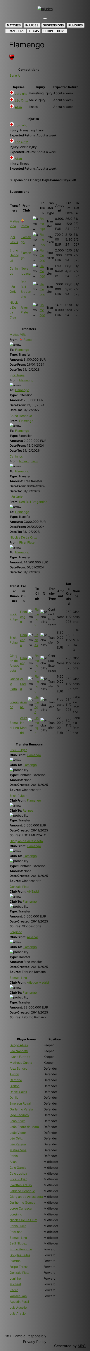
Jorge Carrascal (21, 1208)
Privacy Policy (34, 1341)
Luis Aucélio (18, 1307)
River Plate (27, 542)
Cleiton (14, 1086)
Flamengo (42, 223)
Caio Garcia (18, 1167)
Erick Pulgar (18, 750)
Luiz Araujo (18, 1313)
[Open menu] (45, 19)
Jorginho (21, 93)
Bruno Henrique (14, 255)
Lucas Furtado (20, 1056)
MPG (82, 1346)
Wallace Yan (18, 1296)
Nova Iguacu (28, 461)
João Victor (18, 1132)
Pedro (14, 1290)
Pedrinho (16, 1232)
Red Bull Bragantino (33, 502)
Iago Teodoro (19, 1115)
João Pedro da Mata (24, 1127)
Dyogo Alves (19, 1045)
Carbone (16, 1080)
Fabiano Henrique (22, 1191)
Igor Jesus (17, 375)
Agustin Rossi (19, 1301)
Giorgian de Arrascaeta (26, 841)
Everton (15, 1261)
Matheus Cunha (21, 1062)
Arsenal (32, 937)
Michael (15, 1284)
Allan (18, 107)
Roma (27, 339)
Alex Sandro (18, 1068)
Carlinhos (16, 456)
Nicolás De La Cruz (23, 537)
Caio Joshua (18, 1173)
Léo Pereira (18, 1144)
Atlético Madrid (38, 982)
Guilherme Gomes (22, 1202)
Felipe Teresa (19, 1266)
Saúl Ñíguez (18, 1243)
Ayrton (14, 1074)
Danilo (14, 1097)
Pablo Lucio (18, 1226)
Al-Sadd (23, 683)
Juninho (15, 1278)
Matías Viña (18, 334)
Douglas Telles (20, 1255)
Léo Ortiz (21, 100)
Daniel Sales (18, 1092)
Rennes (36, 640)
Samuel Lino (18, 977)
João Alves (17, 1121)
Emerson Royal (20, 1103)
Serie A (15, 75)
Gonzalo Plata (19, 886)
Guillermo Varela (21, 1109)
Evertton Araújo (21, 1185)
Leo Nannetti (19, 1051)
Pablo (14, 1156)
